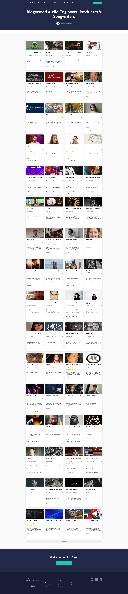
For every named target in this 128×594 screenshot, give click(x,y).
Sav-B (47, 410)
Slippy (56, 503)
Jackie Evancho (33, 535)
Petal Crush (37, 411)
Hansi (28, 285)
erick (47, 222)
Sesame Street (58, 254)
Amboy (87, 472)
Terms (72, 578)
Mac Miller (75, 472)
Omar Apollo (29, 254)
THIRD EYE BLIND (69, 254)
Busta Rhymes (68, 193)
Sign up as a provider (50, 578)
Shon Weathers (52, 410)
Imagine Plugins (80, 3)
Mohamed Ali (77, 441)
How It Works (55, 3)
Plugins (73, 3)
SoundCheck (67, 3)
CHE (69, 222)
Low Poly (52, 503)
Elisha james (39, 472)
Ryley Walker (48, 191)
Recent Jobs (47, 3)
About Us (47, 582)
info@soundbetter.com (31, 585)
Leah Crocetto (93, 98)
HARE (74, 160)
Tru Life (93, 535)
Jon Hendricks (88, 98)
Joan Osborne (36, 441)
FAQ (46, 586)
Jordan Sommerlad (30, 410)
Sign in (87, 3)
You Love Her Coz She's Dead (51, 66)
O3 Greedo (34, 254)
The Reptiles (91, 472)
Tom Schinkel (96, 472)
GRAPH (96, 535)
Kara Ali (30, 285)
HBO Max (92, 191)
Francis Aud (29, 160)
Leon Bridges (53, 254)
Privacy (73, 582)
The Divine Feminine (69, 472)
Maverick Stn (51, 222)
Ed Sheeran (48, 254)
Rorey (72, 160)
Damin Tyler (48, 503)
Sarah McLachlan (30, 441)
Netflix (87, 191)
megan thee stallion (69, 191)
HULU (89, 191)
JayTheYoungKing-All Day (70, 285)
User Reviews (48, 584)
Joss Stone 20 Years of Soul (32, 472)
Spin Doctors (29, 443)
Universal (70, 378)
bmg (73, 378)
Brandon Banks (39, 254)
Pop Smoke (75, 191)
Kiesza (37, 535)
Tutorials (73, 580)
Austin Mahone (75, 254)
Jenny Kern (34, 160)
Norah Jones (54, 191)
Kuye (67, 441)
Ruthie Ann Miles (89, 99)
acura (80, 254)
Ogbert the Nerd (69, 316)
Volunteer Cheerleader (31, 411)
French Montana (88, 535)
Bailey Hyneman (29, 474)
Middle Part (68, 160)
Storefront (60, 578)
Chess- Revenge (68, 286)
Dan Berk (28, 191)
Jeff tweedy (59, 191)
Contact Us (73, 584)
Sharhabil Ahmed (71, 441)
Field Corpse (74, 316)
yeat (66, 222)
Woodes (28, 535)
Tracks (61, 3)
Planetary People (30, 162)
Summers (72, 222)
